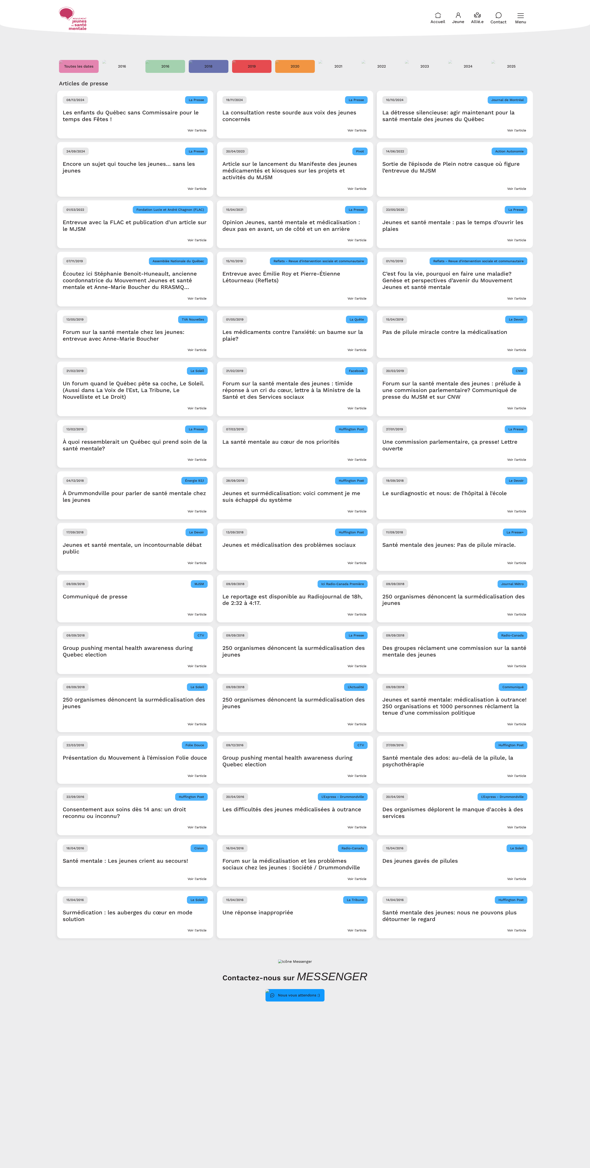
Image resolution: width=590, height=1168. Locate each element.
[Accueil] (73, 18)
